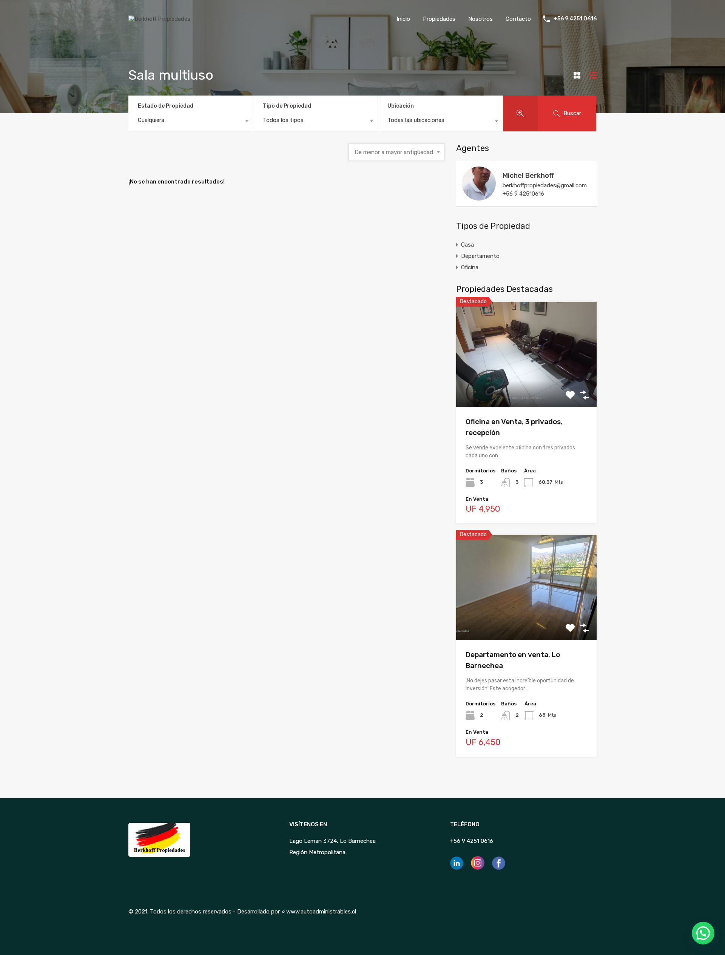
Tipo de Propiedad (287, 106)
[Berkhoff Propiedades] (159, 18)
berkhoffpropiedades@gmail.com (545, 185)
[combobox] (190, 122)
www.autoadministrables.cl (321, 911)
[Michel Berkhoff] (479, 197)
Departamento (480, 256)
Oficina (469, 267)
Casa (467, 244)
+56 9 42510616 (523, 193)
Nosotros (480, 18)
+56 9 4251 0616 (575, 19)
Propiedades (439, 18)
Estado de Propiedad (165, 106)
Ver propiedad (526, 386)
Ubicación (400, 106)
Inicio (403, 18)
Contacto (518, 18)
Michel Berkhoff (528, 175)
